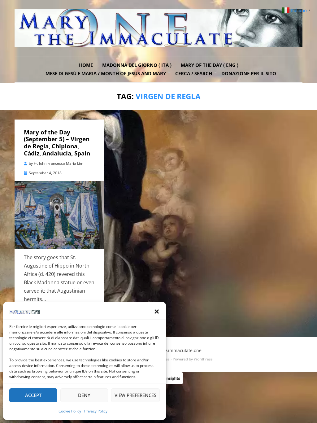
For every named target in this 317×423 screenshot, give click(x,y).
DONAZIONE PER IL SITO (248, 73)
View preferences (135, 395)
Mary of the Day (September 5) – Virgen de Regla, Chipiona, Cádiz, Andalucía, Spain (57, 142)
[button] (157, 311)
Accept (33, 395)
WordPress (203, 359)
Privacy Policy (95, 411)
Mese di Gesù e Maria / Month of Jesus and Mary (106, 73)
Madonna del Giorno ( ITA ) (137, 65)
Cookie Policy (70, 411)
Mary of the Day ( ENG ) (209, 65)
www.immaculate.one (179, 350)
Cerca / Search (193, 73)
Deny (84, 395)
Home (86, 65)
